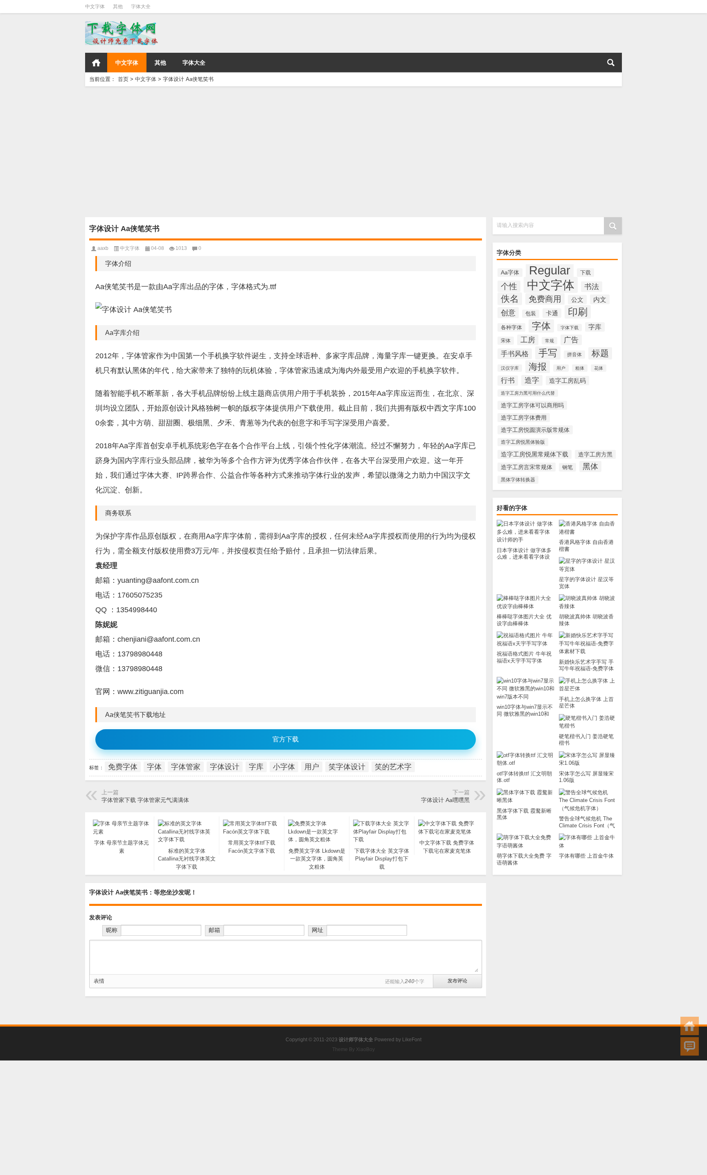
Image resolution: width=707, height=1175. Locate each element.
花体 (598, 368)
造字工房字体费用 (524, 417)
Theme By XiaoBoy (353, 1049)
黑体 (590, 466)
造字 (532, 380)
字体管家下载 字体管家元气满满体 (145, 800)
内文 (599, 299)
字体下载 (570, 327)
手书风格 (515, 354)
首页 (96, 62)
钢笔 (567, 467)
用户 (560, 368)
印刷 (578, 311)
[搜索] (611, 62)
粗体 (579, 368)
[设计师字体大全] (122, 24)
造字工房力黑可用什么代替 (528, 393)
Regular (549, 270)
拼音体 (574, 354)
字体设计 (224, 767)
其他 (118, 6)
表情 (99, 981)
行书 (508, 380)
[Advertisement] (330, 151)
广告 (571, 340)
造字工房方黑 (595, 454)
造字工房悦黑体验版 (523, 442)
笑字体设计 (347, 767)
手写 (547, 353)
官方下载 (285, 739)
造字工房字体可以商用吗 (532, 405)
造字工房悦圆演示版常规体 (535, 430)
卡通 (552, 313)
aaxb (102, 248)
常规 (549, 340)
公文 (577, 299)
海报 (538, 367)
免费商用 (545, 298)
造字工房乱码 (567, 380)
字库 (594, 327)
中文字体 (95, 6)
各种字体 (511, 327)
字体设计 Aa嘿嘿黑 (445, 800)
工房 (527, 340)
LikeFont (411, 1039)
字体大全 (141, 6)
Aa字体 (510, 273)
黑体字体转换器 (518, 480)
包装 (530, 314)
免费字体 (122, 767)
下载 (585, 273)
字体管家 (185, 767)
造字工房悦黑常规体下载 (534, 454)
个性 (509, 286)
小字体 (284, 767)
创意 (508, 312)
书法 (591, 287)
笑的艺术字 (393, 767)
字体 (541, 326)
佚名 (510, 299)
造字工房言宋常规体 (526, 467)
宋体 (506, 341)
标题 (600, 353)
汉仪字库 (510, 368)
